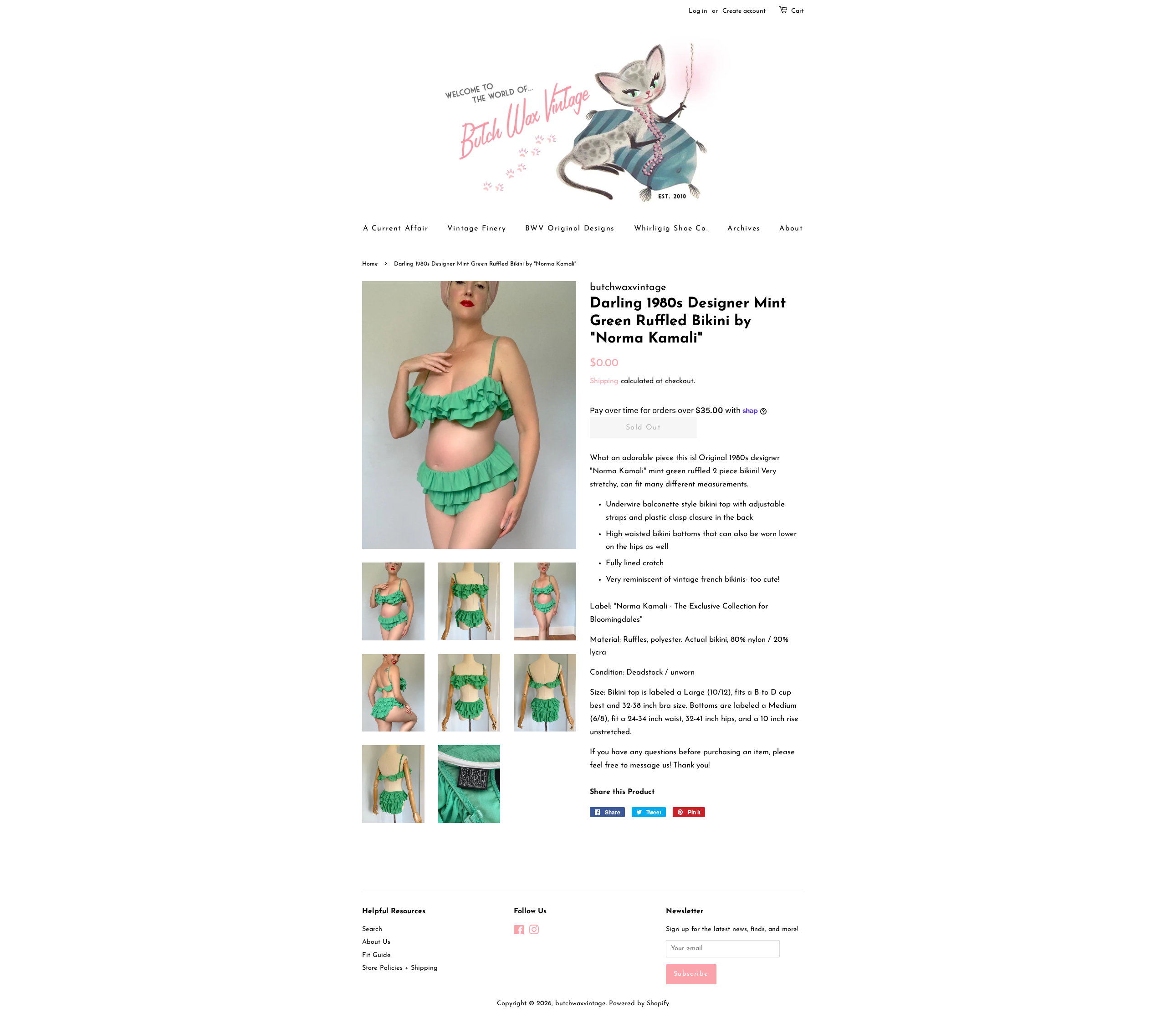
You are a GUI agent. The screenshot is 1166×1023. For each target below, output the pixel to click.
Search (372, 929)
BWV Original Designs (570, 228)
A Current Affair (396, 228)
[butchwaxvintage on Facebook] (519, 932)
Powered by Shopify (639, 1003)
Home (370, 264)
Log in (698, 11)
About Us (376, 942)
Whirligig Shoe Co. (671, 228)
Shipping (604, 381)
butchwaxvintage (580, 1003)
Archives (744, 228)
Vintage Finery (476, 228)
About (791, 228)
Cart (797, 11)
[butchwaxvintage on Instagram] (534, 932)
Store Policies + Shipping (400, 968)
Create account (744, 11)
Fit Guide (376, 955)
